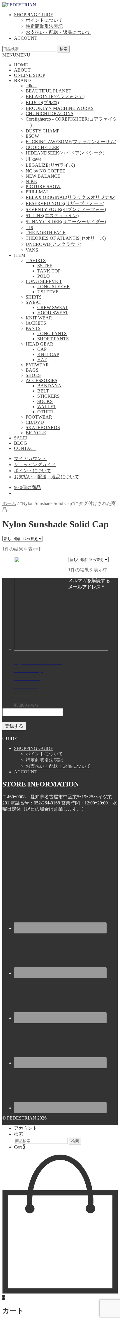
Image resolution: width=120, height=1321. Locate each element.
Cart (19, 1146)
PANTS (33, 328)
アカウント (25, 1128)
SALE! (20, 437)
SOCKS (45, 401)
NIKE (31, 181)
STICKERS (48, 396)
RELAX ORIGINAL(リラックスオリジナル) (70, 197)
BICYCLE (36, 432)
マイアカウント (30, 458)
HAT (42, 359)
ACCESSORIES (41, 380)
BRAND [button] (22, 80)
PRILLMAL (37, 191)
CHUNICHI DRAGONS (49, 113)
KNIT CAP (48, 354)
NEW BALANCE (43, 176)
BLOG (20, 443)
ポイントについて (44, 20)
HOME (21, 64)
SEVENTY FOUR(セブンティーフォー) (66, 209)
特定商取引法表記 (44, 26)
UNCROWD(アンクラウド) (53, 244)
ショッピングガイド (35, 464)
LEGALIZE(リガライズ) (50, 165)
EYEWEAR (37, 364)
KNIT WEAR (39, 317)
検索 (63, 49)
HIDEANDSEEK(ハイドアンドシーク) (65, 152)
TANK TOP (49, 270)
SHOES (33, 375)
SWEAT (33, 302)
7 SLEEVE (48, 291)
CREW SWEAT (52, 307)
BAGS (32, 370)
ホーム (9, 503)
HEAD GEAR (39, 343)
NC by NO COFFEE (45, 170)
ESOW (32, 136)
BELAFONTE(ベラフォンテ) (55, 96)
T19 (29, 227)
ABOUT (22, 70)
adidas (31, 85)
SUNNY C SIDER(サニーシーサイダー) (66, 221)
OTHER (45, 411)
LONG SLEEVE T (44, 281)
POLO (43, 276)
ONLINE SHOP (29, 75)
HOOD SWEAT (52, 312)
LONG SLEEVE (53, 286)
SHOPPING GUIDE (33, 14)
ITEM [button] (19, 255)
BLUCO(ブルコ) (42, 102)
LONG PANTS (52, 333)
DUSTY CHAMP (42, 130)
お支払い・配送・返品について (58, 32)
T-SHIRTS (36, 260)
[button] (16, 54)
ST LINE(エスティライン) (52, 215)
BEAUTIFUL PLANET (48, 90)
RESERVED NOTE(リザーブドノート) (65, 203)
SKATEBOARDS (43, 427)
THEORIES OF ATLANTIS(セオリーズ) (66, 238)
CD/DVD (35, 422)
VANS (32, 250)
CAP (42, 349)
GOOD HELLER (42, 147)
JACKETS (36, 323)
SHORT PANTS (53, 338)
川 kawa (33, 159)
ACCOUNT (25, 38)
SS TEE (44, 265)
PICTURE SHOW (43, 186)
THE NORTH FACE (46, 232)
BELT (43, 390)
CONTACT (25, 448)
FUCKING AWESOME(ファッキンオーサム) (71, 141)
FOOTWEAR (39, 417)
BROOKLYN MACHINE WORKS (59, 108)
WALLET (46, 406)
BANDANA (49, 385)
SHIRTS (34, 297)
